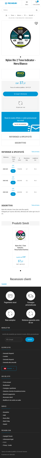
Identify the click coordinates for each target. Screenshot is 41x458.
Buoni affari (6, 418)
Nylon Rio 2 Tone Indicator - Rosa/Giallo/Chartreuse (21, 248)
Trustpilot (4, 284)
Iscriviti (30, 339)
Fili (25, 15)
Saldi (4, 415)
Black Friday (6, 421)
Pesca (12, 15)
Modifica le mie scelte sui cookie (12, 400)
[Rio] (20, 74)
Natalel (5, 424)
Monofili (31, 15)
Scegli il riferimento (21, 94)
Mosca (19, 15)
